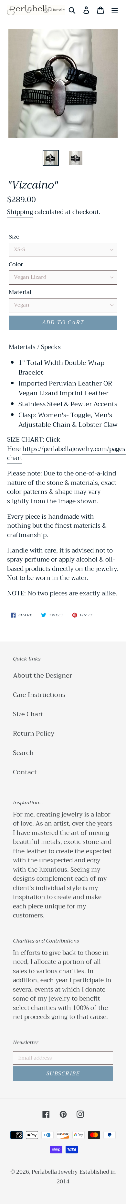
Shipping (20, 212)
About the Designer (42, 675)
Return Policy (33, 733)
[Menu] (115, 10)
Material (20, 292)
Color (16, 264)
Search (23, 753)
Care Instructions (39, 694)
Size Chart (28, 714)
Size (14, 236)
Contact (25, 772)
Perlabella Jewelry (55, 1172)
